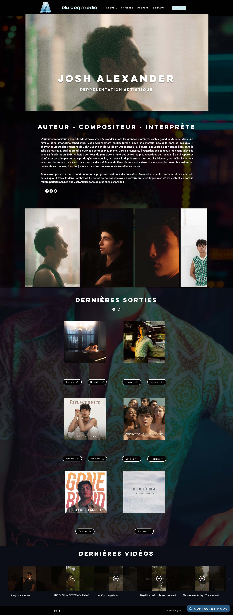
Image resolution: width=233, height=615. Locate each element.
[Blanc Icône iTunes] (119, 309)
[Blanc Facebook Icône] (59, 610)
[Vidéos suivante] (229, 578)
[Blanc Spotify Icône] (114, 309)
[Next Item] (202, 248)
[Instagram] (55, 610)
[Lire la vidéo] (29, 578)
